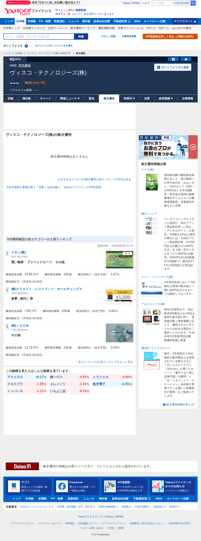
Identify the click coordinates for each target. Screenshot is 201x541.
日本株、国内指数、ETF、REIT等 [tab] (75, 506)
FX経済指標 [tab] (141, 506)
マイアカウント (183, 21)
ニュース (73, 21)
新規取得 (81, 10)
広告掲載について (87, 523)
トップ (9, 21)
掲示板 (86, 21)
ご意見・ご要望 (115, 528)
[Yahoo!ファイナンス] (28, 9)
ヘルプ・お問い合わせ (91, 528)
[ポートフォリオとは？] (26, 46)
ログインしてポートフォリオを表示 (54, 45)
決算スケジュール (129, 28)
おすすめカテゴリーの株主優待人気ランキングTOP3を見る (94, 179)
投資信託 (59, 21)
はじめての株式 (181, 28)
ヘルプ (146, 3)
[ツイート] (185, 59)
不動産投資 (120, 21)
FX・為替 (45, 21)
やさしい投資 (108, 36)
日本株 (20, 21)
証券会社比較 (102, 21)
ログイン (60, 13)
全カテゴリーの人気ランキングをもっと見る (105, 361)
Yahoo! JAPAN (131, 3)
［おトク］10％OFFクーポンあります (92, 14)
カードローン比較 (155, 21)
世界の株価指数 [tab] (107, 506)
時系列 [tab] (172, 506)
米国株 (32, 21)
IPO (149, 28)
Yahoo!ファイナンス (90, 516)
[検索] (193, 3)
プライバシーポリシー (23, 523)
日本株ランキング (34, 28)
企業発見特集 (129, 36)
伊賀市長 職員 (182, 3)
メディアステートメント (113, 523)
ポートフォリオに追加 (175, 67)
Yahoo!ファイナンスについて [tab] (35, 506)
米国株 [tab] (125, 506)
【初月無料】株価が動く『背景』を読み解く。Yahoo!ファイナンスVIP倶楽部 (53, 187)
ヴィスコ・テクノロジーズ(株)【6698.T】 (49, 53)
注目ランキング (57, 28)
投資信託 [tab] (158, 506)
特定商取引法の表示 (179, 523)
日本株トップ (11, 28)
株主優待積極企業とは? (180, 404)
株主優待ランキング (82, 28)
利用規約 (70, 523)
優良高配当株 (106, 28)
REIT (162, 28)
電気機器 (24, 65)
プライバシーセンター (50, 523)
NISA (137, 21)
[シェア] (173, 59)
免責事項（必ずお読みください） (147, 523)
